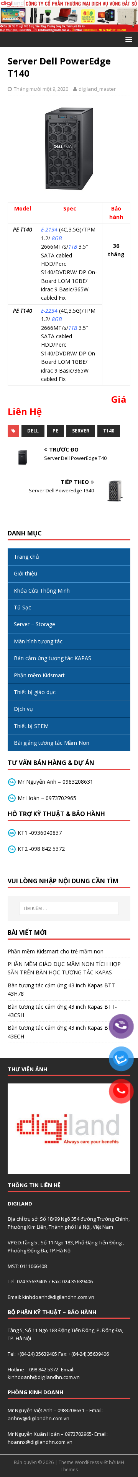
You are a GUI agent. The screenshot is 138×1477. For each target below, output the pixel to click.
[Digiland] (69, 27)
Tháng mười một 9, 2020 (41, 88)
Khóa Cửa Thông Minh (42, 590)
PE (55, 431)
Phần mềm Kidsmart (39, 675)
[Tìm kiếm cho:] (69, 908)
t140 (108, 431)
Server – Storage (34, 624)
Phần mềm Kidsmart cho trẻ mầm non (56, 951)
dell (33, 431)
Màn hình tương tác (38, 641)
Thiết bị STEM (31, 726)
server (80, 431)
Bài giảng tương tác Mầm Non (51, 742)
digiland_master (97, 88)
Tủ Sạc (22, 607)
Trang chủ (26, 556)
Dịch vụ (23, 708)
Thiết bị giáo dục (35, 692)
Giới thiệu (25, 573)
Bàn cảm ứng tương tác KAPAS (52, 658)
